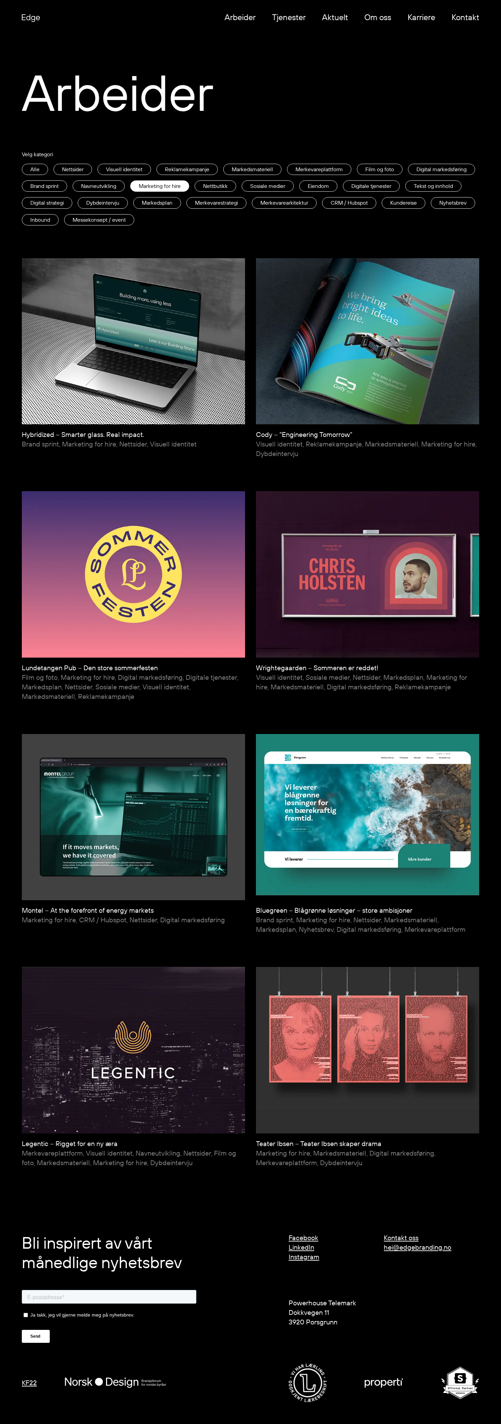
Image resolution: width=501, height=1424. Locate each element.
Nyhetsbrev (453, 202)
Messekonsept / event (99, 219)
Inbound (40, 219)
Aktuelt (335, 17)
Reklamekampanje (187, 169)
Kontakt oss (401, 1237)
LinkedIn (301, 1247)
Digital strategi (47, 202)
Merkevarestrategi (216, 202)
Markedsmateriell (252, 169)
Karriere (421, 17)
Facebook (303, 1237)
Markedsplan (157, 202)
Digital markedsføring (441, 169)
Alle (35, 169)
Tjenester (289, 17)
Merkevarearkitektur (284, 202)
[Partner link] (308, 1383)
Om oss (377, 17)
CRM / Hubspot (349, 202)
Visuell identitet (124, 169)
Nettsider (73, 169)
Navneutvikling (98, 185)
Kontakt (465, 17)
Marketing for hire (160, 185)
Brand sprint (44, 185)
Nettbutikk (215, 185)
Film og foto (379, 169)
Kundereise (403, 202)
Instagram (304, 1256)
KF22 (29, 1382)
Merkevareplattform (319, 169)
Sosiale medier (267, 185)
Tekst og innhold (433, 185)
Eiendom (318, 185)
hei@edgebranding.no (417, 1247)
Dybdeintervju (102, 202)
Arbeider (240, 17)
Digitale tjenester (371, 185)
